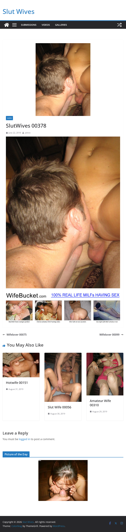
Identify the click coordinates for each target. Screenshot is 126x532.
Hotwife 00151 (17, 382)
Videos (46, 24)
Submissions (28, 24)
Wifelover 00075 (17, 334)
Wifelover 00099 (109, 334)
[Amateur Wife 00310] (104, 355)
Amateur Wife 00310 (100, 403)
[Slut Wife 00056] (62, 355)
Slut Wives (18, 11)
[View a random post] (119, 25)
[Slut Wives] (6, 25)
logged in (24, 439)
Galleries (61, 24)
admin (28, 132)
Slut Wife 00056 (59, 407)
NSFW (9, 118)
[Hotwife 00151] (21, 355)
